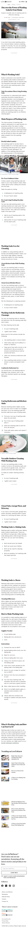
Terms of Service (6, 922)
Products (18, 4)
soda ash (7, 87)
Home (9, 4)
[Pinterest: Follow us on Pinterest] (10, 886)
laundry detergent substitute (10, 743)
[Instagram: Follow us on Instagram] (14, 886)
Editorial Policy (6, 896)
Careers (4, 899)
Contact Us (5, 901)
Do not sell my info (6, 919)
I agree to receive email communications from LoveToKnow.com (14, 876)
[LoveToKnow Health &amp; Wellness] (7, 910)
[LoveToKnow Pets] (7, 914)
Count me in (14, 872)
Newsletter (5, 894)
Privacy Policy (5, 921)
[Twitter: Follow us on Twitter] (6, 886)
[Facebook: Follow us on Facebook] (2, 886)
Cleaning (13, 4)
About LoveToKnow (7, 892)
